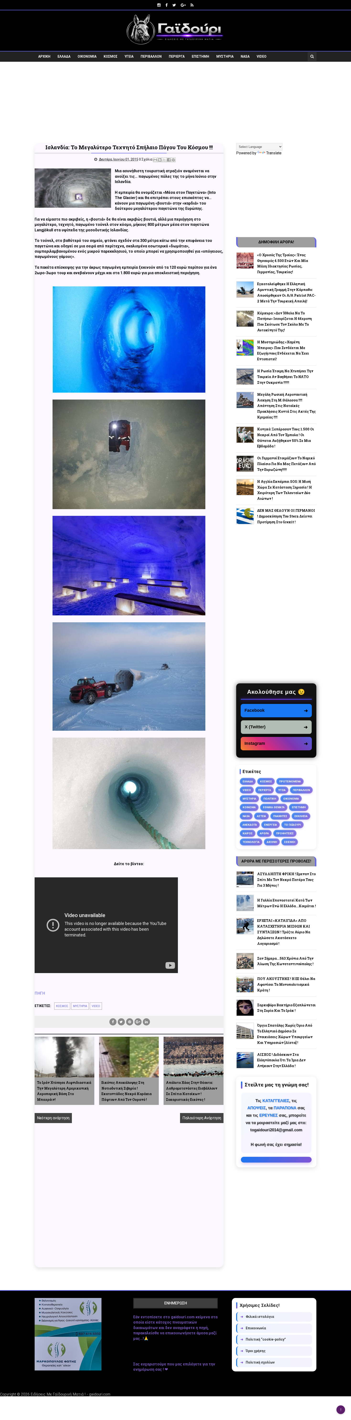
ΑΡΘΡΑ (264, 833)
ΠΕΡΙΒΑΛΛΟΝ (151, 56)
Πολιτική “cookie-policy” (263, 1339)
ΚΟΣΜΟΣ (110, 56)
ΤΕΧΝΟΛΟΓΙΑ (251, 842)
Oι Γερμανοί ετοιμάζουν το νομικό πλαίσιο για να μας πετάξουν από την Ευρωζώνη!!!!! (286, 464)
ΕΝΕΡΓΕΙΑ (270, 824)
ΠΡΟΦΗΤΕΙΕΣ (285, 833)
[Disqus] (129, 1200)
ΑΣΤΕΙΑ (261, 816)
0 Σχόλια (145, 159)
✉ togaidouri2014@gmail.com (276, 1160)
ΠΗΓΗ (40, 993)
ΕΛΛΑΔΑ (64, 56)
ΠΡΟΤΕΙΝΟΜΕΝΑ (290, 781)
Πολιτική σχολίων (257, 1362)
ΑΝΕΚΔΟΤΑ (250, 824)
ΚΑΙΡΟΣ (248, 833)
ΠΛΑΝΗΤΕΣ (280, 816)
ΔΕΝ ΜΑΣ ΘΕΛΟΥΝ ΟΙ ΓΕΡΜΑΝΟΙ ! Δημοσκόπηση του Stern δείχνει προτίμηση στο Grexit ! (286, 516)
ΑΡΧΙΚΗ (44, 56)
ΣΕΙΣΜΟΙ (289, 842)
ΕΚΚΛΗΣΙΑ (301, 816)
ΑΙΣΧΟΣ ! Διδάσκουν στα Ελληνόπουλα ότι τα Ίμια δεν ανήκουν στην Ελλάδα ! (281, 1060)
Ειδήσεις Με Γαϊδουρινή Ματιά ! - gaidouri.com (70, 1394)
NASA (245, 56)
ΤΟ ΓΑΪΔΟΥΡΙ (292, 824)
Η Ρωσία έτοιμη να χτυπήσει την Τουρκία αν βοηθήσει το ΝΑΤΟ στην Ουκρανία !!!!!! (285, 377)
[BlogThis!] (159, 159)
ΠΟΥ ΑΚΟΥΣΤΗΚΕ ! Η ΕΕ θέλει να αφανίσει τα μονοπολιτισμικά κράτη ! (286, 984)
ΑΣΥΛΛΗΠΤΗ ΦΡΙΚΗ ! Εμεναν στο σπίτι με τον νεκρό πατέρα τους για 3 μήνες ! (286, 880)
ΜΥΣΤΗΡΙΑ (225, 56)
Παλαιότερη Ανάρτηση (201, 1118)
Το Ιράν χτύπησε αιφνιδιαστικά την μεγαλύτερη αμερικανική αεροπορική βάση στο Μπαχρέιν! (64, 1091)
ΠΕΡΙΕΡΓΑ (177, 56)
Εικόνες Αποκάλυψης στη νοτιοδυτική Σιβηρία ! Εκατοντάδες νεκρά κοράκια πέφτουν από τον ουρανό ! (126, 1091)
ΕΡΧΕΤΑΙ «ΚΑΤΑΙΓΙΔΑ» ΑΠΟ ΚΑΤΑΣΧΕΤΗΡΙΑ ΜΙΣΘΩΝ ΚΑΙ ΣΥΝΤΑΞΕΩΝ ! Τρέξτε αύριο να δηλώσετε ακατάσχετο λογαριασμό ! (283, 932)
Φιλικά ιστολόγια (257, 1317)
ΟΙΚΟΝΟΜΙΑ (87, 56)
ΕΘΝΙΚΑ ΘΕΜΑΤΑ (274, 807)
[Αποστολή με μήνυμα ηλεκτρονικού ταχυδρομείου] (155, 159)
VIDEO (261, 56)
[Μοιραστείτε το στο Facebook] (168, 159)
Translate (274, 153)
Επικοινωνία (253, 1328)
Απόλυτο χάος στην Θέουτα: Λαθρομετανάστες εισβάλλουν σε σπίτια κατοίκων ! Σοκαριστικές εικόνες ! (191, 1091)
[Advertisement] (175, 102)
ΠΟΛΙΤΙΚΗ (269, 798)
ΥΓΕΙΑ (129, 56)
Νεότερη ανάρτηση (53, 1118)
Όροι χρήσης (253, 1351)
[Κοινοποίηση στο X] (164, 159)
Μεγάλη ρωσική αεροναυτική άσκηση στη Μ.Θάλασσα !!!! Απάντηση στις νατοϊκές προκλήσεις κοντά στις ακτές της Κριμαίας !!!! (286, 405)
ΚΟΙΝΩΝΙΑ (249, 807)
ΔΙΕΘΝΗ (272, 842)
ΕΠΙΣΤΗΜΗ (200, 56)
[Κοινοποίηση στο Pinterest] (173, 159)
